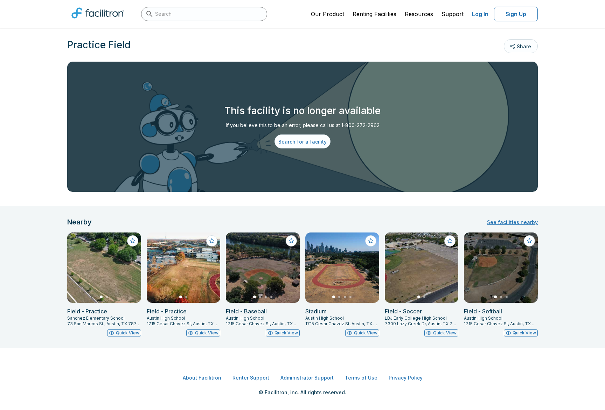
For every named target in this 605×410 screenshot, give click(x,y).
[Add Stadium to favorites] (370, 240)
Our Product (327, 14)
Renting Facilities (374, 14)
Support (452, 14)
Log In (480, 14)
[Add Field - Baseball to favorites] (291, 240)
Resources (419, 14)
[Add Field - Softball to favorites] (529, 240)
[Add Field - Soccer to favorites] (450, 240)
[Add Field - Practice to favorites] (132, 240)
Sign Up (516, 14)
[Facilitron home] (97, 20)
